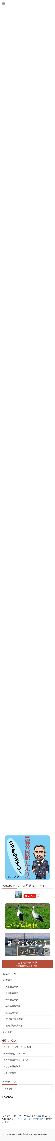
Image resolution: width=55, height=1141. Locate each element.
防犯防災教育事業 (14, 1018)
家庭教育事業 (12, 986)
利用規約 (39, 1118)
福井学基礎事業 (13, 1006)
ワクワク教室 (9, 1072)
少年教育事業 (12, 993)
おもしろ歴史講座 (11, 1066)
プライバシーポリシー (22, 1118)
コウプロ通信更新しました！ (17, 1059)
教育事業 (7, 980)
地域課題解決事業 (14, 1025)
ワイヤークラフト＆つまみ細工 (18, 1046)
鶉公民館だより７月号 (14, 1053)
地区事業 (7, 1031)
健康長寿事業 (12, 1012)
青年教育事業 (12, 999)
